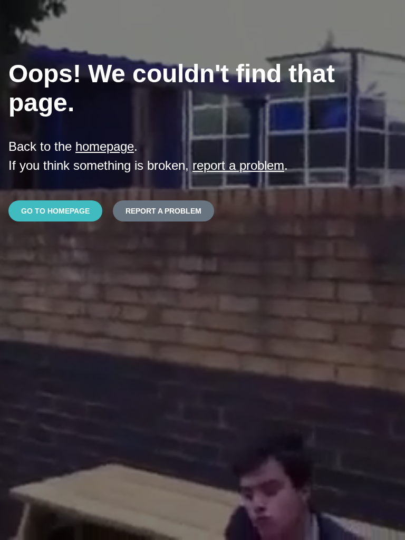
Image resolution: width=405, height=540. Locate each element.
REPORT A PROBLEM (163, 211)
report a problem (238, 165)
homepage (104, 146)
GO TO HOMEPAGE (55, 211)
